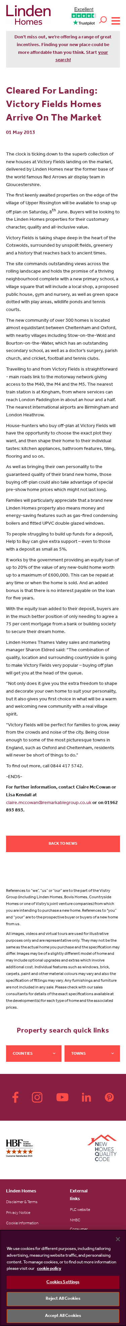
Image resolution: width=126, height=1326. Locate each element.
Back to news (63, 844)
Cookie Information (22, 1224)
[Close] (118, 1239)
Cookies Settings (62, 1282)
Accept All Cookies (63, 1316)
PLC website (80, 1210)
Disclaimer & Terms (22, 1202)
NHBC (75, 1221)
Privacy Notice (18, 1213)
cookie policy (49, 1269)
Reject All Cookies (63, 1299)
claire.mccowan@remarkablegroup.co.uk (48, 803)
